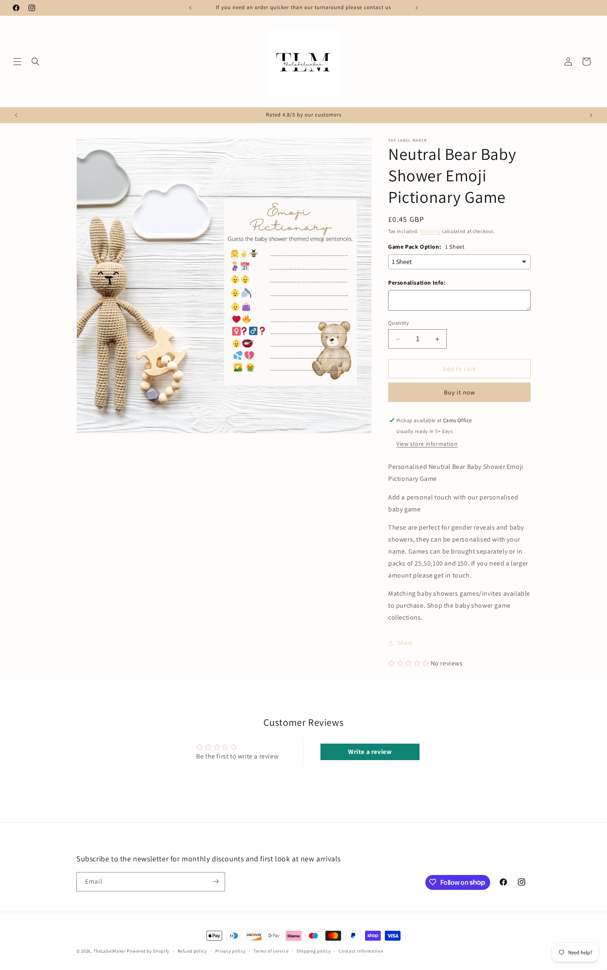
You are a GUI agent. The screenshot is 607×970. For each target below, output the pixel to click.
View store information (427, 443)
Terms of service (271, 951)
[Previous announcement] (190, 8)
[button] (17, 61)
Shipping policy (313, 951)
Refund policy (192, 951)
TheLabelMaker (109, 951)
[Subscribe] (215, 881)
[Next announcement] (417, 8)
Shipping (430, 231)
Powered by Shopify (148, 951)
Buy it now (459, 392)
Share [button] (405, 643)
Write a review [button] (369, 751)
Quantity (398, 322)
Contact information (361, 951)
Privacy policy (230, 951)
